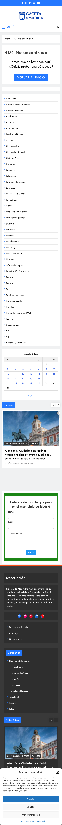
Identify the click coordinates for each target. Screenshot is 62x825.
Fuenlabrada (11, 199)
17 (8, 378)
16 (54, 373)
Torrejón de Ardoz (14, 301)
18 (15, 378)
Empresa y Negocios (15, 182)
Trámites (10, 306)
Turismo (9, 318)
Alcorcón (10, 122)
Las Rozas (10, 229)
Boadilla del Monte (14, 134)
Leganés (10, 235)
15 (46, 373)
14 (38, 373)
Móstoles (10, 259)
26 (23, 383)
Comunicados (12, 146)
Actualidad (11, 98)
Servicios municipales (16, 295)
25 (15, 383)
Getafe (9, 205)
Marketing (10, 247)
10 (8, 373)
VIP (7, 330)
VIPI (8, 336)
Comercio (10, 140)
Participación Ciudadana (17, 271)
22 (46, 378)
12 (23, 373)
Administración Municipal (18, 104)
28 (38, 383)
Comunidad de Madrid (16, 152)
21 (38, 378)
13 (31, 373)
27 (31, 383)
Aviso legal (41, 821)
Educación (11, 176)
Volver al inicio (31, 77)
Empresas (10, 187)
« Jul (30, 395)
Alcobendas (11, 116)
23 (54, 378)
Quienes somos (16, 639)
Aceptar (31, 799)
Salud (8, 289)
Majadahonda (12, 241)
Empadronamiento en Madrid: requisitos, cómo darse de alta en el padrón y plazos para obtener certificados (30, 475)
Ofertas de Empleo (14, 265)
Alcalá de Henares (14, 110)
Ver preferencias (31, 814)
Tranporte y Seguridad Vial (18, 313)
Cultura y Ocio (12, 158)
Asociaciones (12, 128)
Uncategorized (13, 324)
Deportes (10, 164)
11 (15, 373)
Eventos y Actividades (16, 193)
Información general (15, 217)
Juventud (10, 223)
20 (30, 378)
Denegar (31, 806)
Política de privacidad (27, 821)
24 (7, 383)
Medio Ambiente (14, 253)
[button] (57, 772)
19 (23, 378)
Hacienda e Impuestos (16, 211)
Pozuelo (9, 277)
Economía (10, 170)
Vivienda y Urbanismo (16, 342)
